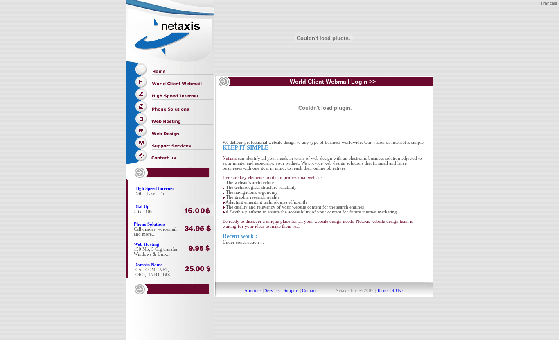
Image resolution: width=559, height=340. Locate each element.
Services (272, 290)
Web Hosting (146, 244)
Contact (309, 290)
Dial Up (141, 206)
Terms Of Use (389, 290)
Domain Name (148, 264)
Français (549, 3)
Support (291, 290)
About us (252, 290)
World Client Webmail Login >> (333, 81)
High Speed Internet (154, 188)
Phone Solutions (149, 224)
